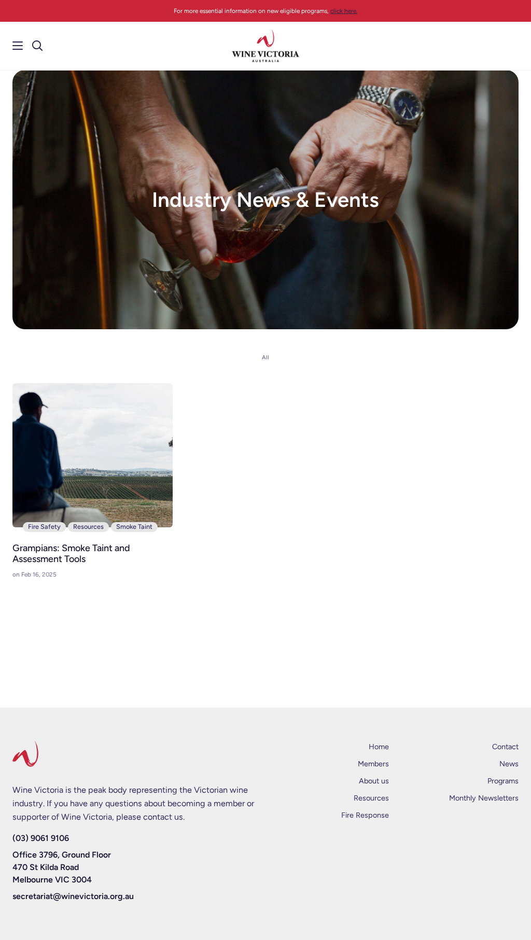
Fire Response (365, 815)
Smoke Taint (134, 526)
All (265, 357)
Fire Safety (44, 526)
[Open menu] (12, 45)
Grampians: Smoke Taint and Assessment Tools (71, 554)
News (509, 763)
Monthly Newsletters (484, 798)
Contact (505, 746)
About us (374, 780)
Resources (88, 526)
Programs (503, 780)
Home (379, 746)
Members (373, 763)
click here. (343, 11)
